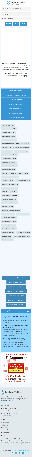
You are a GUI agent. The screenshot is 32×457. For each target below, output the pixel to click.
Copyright (5, 427)
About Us (5, 425)
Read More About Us (7, 400)
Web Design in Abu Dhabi (22, 450)
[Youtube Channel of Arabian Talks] (22, 452)
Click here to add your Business (20, 346)
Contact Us (5, 422)
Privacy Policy (6, 430)
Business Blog (6, 416)
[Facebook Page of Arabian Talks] (9, 452)
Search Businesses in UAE (9, 413)
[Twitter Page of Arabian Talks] (12, 452)
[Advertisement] (16, 46)
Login (16, 23)
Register (8, 23)
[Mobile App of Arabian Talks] (16, 452)
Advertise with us (7, 432)
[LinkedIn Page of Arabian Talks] (19, 452)
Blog (23, 23)
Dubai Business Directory (9, 408)
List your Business (7, 411)
